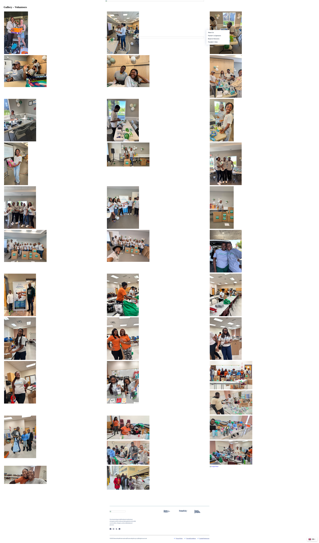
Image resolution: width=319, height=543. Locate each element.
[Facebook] (110, 529)
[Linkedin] (119, 529)
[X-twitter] (116, 529)
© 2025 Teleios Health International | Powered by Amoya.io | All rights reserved (128, 538)
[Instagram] (113, 529)
